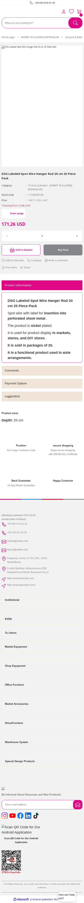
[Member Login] (63, 11)
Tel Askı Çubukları (38, 185)
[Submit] (77, 804)
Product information (18, 285)
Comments (12, 370)
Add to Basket (23, 250)
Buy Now (63, 250)
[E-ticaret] (41, 899)
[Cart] (79, 11)
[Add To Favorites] (13, 260)
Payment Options (16, 383)
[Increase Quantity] (76, 236)
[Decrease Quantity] (7, 236)
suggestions (12, 396)
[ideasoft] (21, 899)
